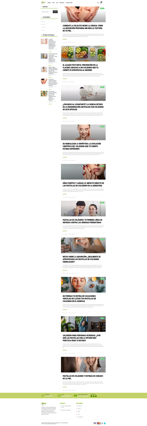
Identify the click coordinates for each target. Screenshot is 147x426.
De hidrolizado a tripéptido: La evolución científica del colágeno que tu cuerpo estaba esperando (82, 146)
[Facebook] (91, 396)
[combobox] (46, 11)
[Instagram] (94, 396)
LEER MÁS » (50, 65)
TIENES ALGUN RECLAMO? (83, 394)
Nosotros (61, 2)
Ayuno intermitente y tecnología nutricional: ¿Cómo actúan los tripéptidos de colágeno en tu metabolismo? (53, 57)
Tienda (49, 2)
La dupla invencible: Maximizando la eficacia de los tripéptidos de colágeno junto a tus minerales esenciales (52, 44)
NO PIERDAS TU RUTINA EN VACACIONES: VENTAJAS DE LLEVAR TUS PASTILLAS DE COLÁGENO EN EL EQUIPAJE (79, 298)
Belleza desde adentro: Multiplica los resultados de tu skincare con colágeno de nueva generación (53, 70)
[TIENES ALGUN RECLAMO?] (75, 395)
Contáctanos (69, 2)
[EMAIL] (59, 395)
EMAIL (62, 394)
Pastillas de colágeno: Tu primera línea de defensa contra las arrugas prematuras (82, 221)
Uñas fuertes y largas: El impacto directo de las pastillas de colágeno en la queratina (83, 184)
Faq (57, 2)
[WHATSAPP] (42, 395)
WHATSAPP (47, 394)
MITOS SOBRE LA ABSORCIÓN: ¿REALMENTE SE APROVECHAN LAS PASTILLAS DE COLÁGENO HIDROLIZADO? (82, 259)
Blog (53, 2)
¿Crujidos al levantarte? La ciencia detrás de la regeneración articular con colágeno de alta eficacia (83, 107)
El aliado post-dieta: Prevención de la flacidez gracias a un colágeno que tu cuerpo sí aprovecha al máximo (53, 96)
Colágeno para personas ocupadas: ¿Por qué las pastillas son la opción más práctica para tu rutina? (81, 338)
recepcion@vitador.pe (66, 396)
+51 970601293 (48, 396)
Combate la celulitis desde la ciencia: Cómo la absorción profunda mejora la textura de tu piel (53, 82)
